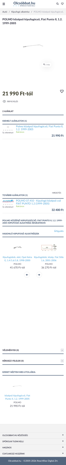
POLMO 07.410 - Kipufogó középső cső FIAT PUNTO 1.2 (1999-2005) (38, 202)
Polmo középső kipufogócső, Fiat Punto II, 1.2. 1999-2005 (39, 128)
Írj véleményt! (8, 133)
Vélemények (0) (10, 350)
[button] (61, 4)
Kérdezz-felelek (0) (13, 361)
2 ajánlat (7, 111)
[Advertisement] (33, 168)
